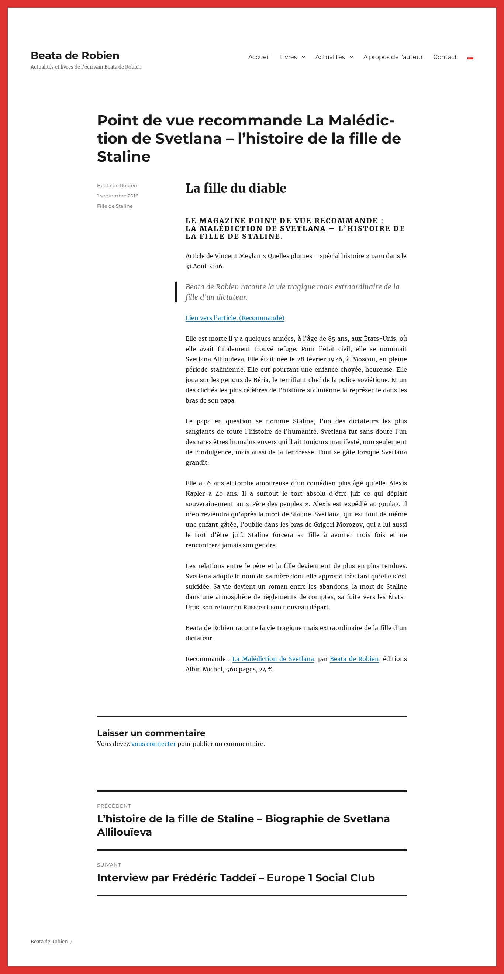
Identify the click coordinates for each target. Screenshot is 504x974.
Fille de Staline (115, 206)
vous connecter (153, 743)
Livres (288, 57)
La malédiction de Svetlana (256, 228)
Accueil (259, 57)
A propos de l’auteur (393, 57)
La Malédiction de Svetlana (273, 658)
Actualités (330, 57)
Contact (445, 57)
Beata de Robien (75, 55)
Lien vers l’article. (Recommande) (235, 317)
